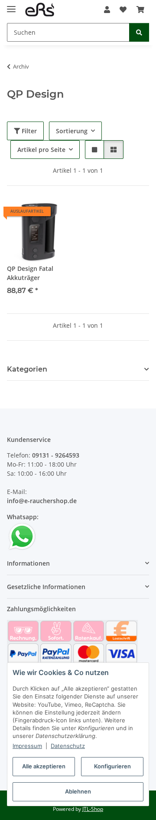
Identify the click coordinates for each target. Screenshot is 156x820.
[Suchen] (139, 32)
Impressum (27, 745)
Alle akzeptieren (43, 766)
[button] (107, 9)
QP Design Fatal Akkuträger (30, 273)
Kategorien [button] (27, 369)
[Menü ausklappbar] (11, 5)
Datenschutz (68, 745)
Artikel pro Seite (41, 149)
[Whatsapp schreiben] (22, 536)
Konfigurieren (112, 766)
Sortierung (72, 131)
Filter (28, 131)
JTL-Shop (92, 809)
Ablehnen (78, 791)
